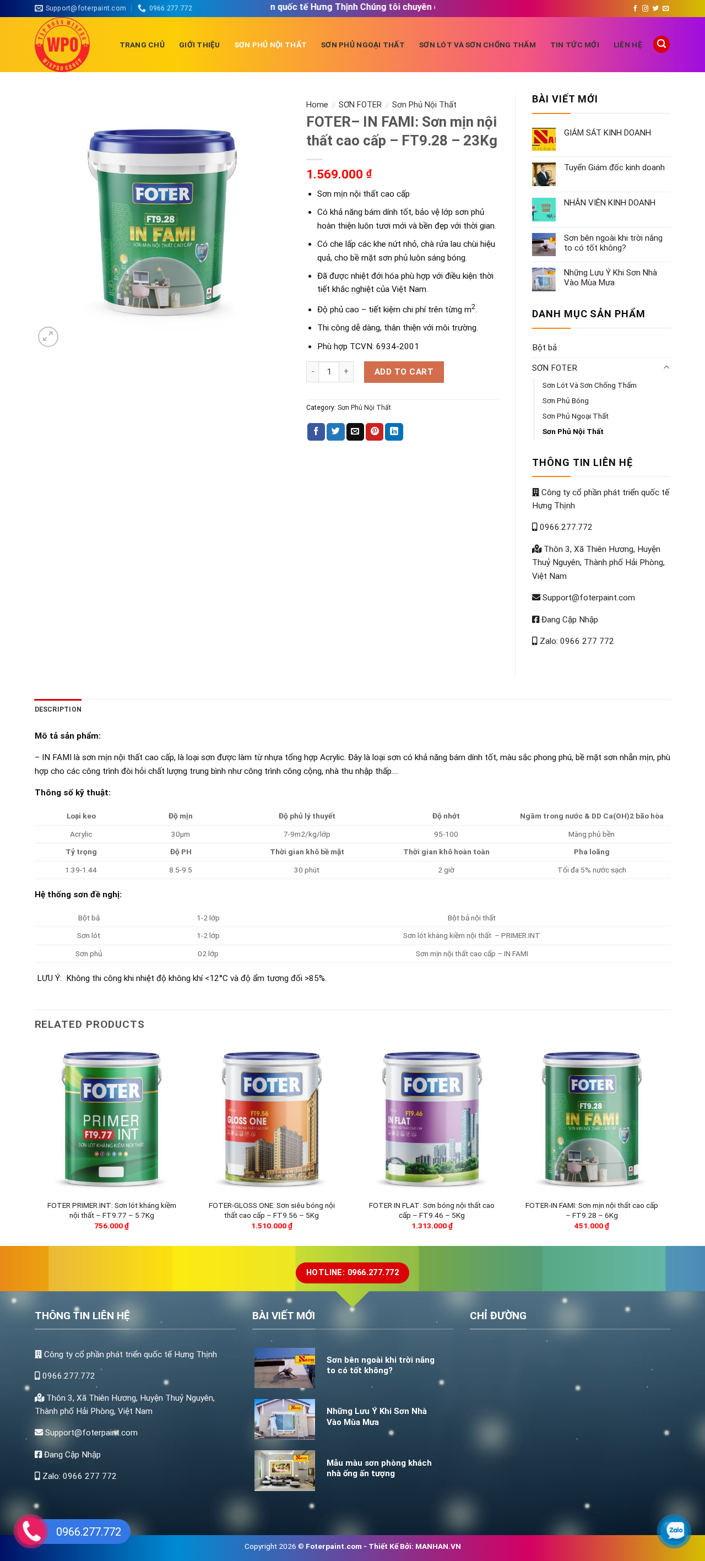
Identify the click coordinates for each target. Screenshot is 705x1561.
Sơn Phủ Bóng (566, 400)
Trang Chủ (142, 44)
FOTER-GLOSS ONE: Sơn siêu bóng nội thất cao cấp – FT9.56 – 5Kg (272, 1210)
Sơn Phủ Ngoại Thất (363, 44)
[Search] (661, 44)
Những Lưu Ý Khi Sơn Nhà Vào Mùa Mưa (610, 278)
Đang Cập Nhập (568, 620)
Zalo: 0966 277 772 (576, 641)
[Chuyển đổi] (667, 367)
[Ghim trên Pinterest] (374, 432)
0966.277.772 (565, 527)
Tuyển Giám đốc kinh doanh (614, 167)
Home (317, 105)
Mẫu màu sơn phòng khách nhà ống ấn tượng (379, 1468)
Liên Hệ (628, 44)
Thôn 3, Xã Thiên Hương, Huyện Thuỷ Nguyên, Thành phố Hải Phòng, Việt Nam (598, 562)
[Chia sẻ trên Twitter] (335, 432)
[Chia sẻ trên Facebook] (316, 432)
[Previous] (38, 1144)
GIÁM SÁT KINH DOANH (607, 133)
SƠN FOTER (360, 105)
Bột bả (544, 348)
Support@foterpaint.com (587, 598)
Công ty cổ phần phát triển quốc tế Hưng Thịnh (129, 1354)
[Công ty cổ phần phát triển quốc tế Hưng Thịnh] (69, 44)
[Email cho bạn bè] (355, 432)
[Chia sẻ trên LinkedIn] (394, 432)
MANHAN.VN (438, 1546)
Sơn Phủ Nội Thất (271, 44)
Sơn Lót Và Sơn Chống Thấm (477, 44)
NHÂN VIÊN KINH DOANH (609, 203)
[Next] (666, 1144)
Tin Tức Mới (574, 44)
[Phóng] (48, 337)
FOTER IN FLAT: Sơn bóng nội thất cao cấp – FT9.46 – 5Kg (432, 1210)
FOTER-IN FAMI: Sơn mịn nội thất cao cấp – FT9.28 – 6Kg (591, 1210)
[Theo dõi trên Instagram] (645, 9)
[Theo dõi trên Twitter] (656, 9)
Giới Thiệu (199, 44)
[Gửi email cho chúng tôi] (666, 9)
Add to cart (404, 372)
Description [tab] (58, 709)
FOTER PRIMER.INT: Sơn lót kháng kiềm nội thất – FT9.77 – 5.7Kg (111, 1210)
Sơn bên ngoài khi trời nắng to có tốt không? (613, 243)
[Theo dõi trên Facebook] (635, 9)
